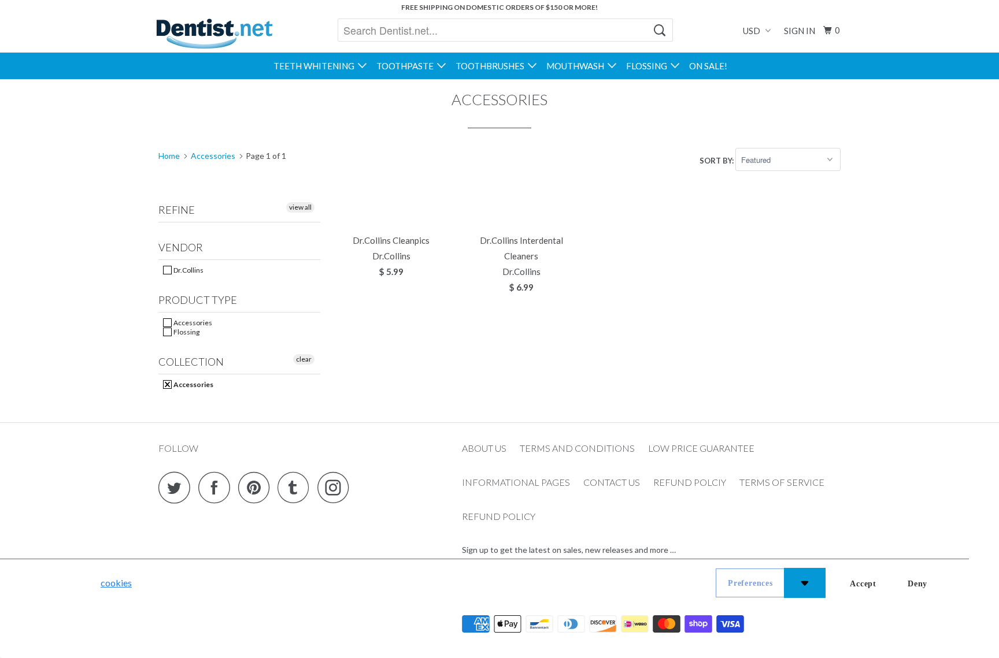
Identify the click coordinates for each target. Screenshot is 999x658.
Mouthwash (577, 66)
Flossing (648, 66)
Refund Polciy (689, 482)
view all (300, 207)
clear (304, 359)
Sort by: (717, 160)
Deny (917, 583)
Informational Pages (516, 482)
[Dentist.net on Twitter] (177, 487)
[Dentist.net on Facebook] (217, 487)
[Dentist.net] (214, 33)
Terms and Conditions (577, 448)
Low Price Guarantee (701, 448)
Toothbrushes (492, 66)
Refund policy (498, 516)
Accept (863, 583)
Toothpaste (406, 66)
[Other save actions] (805, 583)
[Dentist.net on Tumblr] (297, 487)
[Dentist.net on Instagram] (336, 487)
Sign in (799, 30)
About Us (484, 448)
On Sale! (708, 66)
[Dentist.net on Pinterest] (257, 487)
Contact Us (611, 482)
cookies (116, 582)
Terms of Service (781, 482)
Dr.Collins (188, 270)
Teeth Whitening (315, 66)
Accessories (192, 322)
